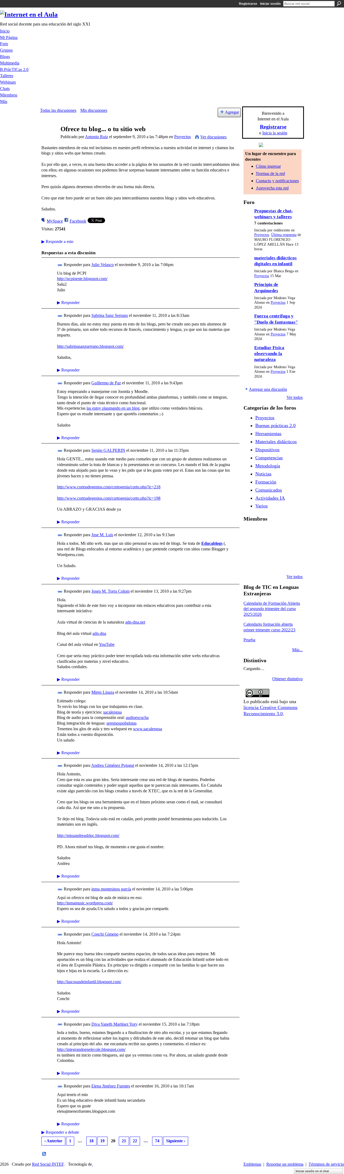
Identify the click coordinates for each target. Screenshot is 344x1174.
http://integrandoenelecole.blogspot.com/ (91, 1049)
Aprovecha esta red (272, 188)
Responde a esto (57, 241)
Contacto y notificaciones (277, 180)
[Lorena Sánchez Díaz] (263, 547)
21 (124, 1141)
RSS (44, 1154)
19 (102, 1141)
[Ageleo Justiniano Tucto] (263, 533)
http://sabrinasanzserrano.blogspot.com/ (90, 346)
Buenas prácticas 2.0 (275, 425)
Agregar (232, 112)
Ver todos (294, 397)
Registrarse (248, 4)
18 (91, 1141)
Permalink (60, 265)
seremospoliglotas (121, 723)
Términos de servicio (326, 1164)
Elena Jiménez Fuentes (110, 1086)
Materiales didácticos (276, 441)
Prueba (249, 640)
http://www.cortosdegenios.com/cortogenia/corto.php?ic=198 (108, 498)
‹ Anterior (53, 1141)
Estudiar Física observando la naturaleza (269, 353)
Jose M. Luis (102, 534)
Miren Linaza (102, 692)
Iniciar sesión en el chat (312, 1171)
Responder (68, 302)
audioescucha (137, 717)
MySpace (55, 221)
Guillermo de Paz (106, 383)
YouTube (106, 644)
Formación (265, 482)
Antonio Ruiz (96, 136)
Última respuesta (283, 235)
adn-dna (99, 633)
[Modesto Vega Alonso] (249, 547)
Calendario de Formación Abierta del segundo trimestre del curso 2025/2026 (271, 609)
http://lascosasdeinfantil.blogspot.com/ (89, 981)
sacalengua (112, 712)
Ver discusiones (213, 137)
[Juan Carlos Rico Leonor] (277, 547)
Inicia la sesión (274, 133)
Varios (261, 506)
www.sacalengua (147, 728)
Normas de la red (270, 173)
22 (135, 1141)
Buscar (339, 3)
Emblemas (252, 1164)
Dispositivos (267, 449)
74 (157, 1141)
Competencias (269, 457)
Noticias (263, 474)
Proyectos (182, 136)
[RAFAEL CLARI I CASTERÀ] (277, 533)
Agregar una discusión (268, 389)
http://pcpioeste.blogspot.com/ (82, 278)
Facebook (78, 221)
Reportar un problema (284, 1164)
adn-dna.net (135, 622)
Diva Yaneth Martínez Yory (114, 1024)
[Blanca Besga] (291, 547)
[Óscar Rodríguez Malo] (291, 533)
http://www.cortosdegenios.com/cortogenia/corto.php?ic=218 (108, 487)
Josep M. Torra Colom (110, 591)
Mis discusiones (93, 110)
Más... (297, 649)
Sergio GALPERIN (108, 450)
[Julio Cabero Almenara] (277, 562)
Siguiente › (175, 1141)
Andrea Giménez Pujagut (112, 765)
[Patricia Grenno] (291, 562)
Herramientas (268, 433)
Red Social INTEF (48, 1164)
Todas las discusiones (58, 110)
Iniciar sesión (270, 4)
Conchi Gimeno (105, 934)
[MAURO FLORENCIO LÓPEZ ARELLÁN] (249, 533)
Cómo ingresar (268, 166)
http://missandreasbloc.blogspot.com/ (88, 835)
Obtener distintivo (287, 679)
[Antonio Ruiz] (48, 139)
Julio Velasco (102, 264)
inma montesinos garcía (111, 889)
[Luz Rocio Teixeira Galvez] (249, 562)
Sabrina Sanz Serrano (109, 315)
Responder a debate (60, 1132)
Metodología (267, 465)
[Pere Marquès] (263, 562)
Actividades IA (270, 498)
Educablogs (212, 543)
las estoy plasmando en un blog (113, 408)
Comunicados (268, 490)
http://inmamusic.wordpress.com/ (85, 903)
